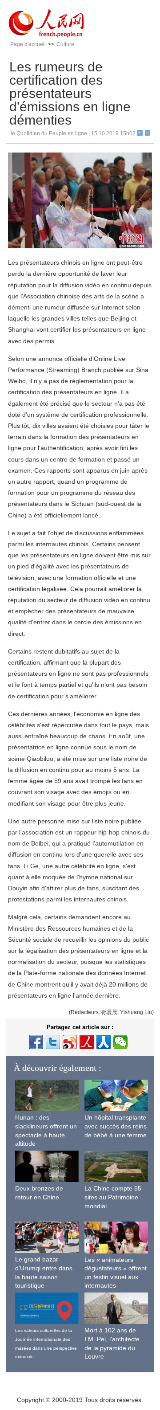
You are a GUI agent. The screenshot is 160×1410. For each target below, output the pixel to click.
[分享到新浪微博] (70, 1042)
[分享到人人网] (103, 1042)
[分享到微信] (120, 1042)
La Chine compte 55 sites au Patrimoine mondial (112, 1197)
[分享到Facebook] (36, 1042)
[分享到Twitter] (53, 1042)
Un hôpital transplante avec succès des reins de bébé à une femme (115, 1126)
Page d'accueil (28, 44)
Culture (65, 44)
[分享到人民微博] (87, 1042)
